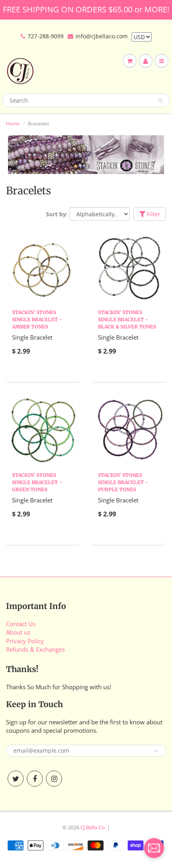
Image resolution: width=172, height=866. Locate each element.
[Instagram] (54, 779)
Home (13, 123)
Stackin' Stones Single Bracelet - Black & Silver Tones (127, 319)
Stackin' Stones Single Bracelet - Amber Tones (37, 319)
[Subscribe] (156, 751)
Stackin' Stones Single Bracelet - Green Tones (37, 482)
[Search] (160, 100)
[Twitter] (16, 779)
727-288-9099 (46, 36)
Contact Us (21, 624)
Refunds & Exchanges (35, 649)
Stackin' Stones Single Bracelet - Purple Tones (123, 482)
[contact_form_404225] (154, 848)
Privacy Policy (25, 641)
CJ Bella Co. (93, 827)
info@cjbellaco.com (102, 36)
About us (18, 632)
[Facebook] (35, 779)
